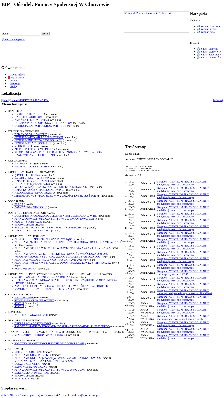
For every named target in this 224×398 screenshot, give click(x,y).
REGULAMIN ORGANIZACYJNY (34, 300)
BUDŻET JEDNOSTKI (27, 363)
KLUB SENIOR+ (24, 146)
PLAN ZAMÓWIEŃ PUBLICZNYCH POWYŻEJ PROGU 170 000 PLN (54, 218)
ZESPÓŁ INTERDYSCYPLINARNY (34, 149)
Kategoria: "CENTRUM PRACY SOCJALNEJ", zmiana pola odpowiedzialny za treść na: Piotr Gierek (184, 292)
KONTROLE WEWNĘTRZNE (31, 314)
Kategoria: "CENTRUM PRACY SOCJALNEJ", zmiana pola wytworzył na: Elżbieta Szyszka (183, 317)
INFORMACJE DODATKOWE (31, 166)
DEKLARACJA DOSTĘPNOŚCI (32, 323)
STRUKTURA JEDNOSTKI (33, 100)
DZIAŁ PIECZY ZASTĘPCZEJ (31, 181)
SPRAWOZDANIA (25, 224)
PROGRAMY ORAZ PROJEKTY (32, 355)
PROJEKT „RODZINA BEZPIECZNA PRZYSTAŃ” (43, 239)
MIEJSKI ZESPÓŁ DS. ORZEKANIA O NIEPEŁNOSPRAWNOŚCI (51, 186)
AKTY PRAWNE (24, 297)
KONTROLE (21, 378)
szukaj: (6, 33)
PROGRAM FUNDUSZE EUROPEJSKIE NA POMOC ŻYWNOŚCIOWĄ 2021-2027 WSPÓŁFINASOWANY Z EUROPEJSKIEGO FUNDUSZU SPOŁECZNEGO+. (61, 255)
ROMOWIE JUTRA (25, 268)
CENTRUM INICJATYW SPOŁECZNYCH (38, 140)
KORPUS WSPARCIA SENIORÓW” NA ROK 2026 (43, 277)
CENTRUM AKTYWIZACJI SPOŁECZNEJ (38, 137)
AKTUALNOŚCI (24, 163)
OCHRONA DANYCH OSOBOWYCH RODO (40, 125)
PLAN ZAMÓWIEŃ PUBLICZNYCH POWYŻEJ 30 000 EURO (49, 369)
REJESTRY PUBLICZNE (28, 221)
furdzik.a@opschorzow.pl (84, 395)
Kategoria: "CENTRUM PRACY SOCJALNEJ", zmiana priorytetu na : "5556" (183, 273)
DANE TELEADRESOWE (29, 117)
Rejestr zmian (17, 77)
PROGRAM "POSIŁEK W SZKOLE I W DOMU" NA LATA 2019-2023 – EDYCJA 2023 (63, 262)
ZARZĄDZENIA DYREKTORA (32, 230)
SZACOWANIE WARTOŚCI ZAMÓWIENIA (39, 360)
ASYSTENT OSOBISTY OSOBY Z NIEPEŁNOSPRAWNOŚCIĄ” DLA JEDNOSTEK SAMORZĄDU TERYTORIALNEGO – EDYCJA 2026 (62, 287)
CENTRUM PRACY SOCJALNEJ (33, 143)
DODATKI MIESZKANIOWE (31, 184)
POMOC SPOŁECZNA (27, 175)
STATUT (19, 306)
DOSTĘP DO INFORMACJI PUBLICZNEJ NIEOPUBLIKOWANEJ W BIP (55, 215)
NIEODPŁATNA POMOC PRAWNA (34, 192)
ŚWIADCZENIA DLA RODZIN (32, 178)
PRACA (18, 204)
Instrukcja (15, 80)
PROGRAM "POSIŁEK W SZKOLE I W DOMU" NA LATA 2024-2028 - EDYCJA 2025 (62, 248)
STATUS (19, 303)
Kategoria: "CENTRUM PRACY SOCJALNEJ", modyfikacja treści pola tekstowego (183, 183)
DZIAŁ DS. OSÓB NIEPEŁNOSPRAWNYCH (40, 189)
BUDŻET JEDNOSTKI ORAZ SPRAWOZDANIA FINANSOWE (50, 227)
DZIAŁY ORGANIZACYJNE (30, 134)
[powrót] (13, 100)
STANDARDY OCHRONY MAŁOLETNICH (39, 334)
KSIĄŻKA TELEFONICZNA (30, 119)
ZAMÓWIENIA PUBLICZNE (30, 207)
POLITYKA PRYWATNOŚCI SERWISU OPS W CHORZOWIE (49, 343)
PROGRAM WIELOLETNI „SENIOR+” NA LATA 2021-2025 (48, 259)
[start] (4, 100)
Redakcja (15, 83)
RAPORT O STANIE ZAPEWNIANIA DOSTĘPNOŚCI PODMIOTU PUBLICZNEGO (62, 326)
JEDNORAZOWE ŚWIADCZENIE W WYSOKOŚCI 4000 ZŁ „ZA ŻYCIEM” (57, 195)
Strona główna (17, 74)
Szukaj (13, 86)
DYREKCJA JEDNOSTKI (28, 114)
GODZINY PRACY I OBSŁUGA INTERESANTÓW (43, 122)
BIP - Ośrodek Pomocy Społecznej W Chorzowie (29, 395)
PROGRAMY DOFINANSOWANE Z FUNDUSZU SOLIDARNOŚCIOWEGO (57, 357)
